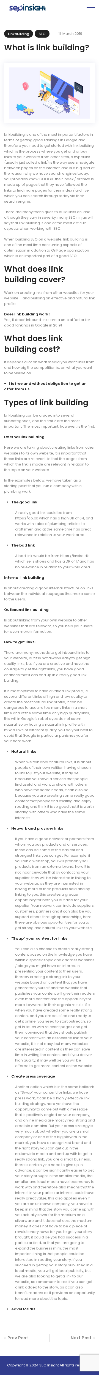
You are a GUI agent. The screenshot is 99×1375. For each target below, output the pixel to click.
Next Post (81, 1338)
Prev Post (17, 1338)
